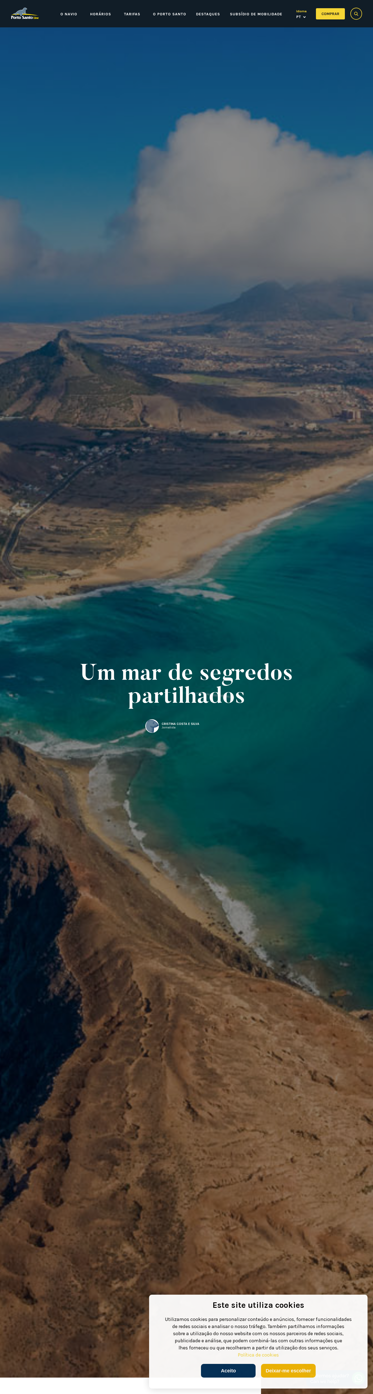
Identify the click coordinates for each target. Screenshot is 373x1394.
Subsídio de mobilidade (256, 14)
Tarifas (132, 14)
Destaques (208, 14)
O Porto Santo (169, 14)
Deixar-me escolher (288, 1370)
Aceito (228, 1370)
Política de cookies (258, 1355)
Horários (100, 14)
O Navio (68, 14)
